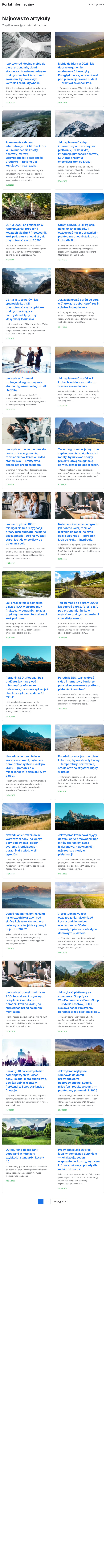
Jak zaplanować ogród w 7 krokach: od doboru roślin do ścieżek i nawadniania (77, 382)
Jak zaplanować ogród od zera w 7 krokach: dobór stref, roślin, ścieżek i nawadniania (79, 303)
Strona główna (96, 4)
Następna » (60, 1201)
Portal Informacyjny (18, 4)
